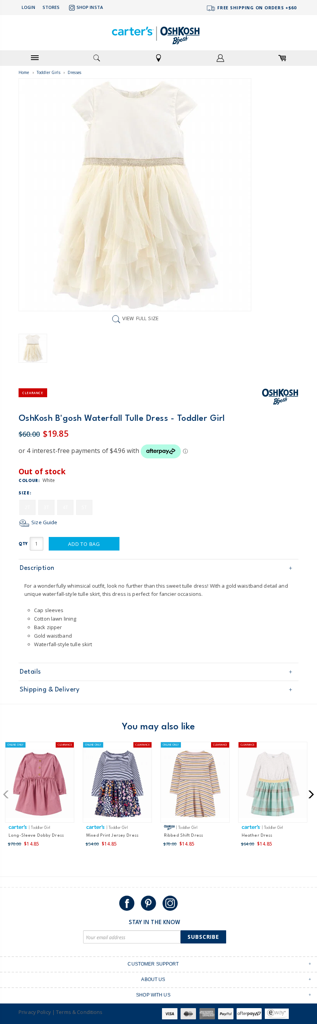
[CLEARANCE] (273, 785)
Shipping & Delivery (49, 689)
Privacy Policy (35, 1012)
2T (27, 507)
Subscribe (203, 936)
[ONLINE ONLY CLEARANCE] (39, 785)
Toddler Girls (48, 72)
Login (28, 7)
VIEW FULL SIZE (140, 319)
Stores (51, 7)
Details (30, 672)
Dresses (74, 72)
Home (24, 72)
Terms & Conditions (79, 1012)
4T (65, 507)
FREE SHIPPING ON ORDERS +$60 (256, 7)
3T (46, 507)
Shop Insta (90, 7)
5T (84, 507)
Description (37, 568)
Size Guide (43, 522)
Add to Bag (84, 543)
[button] (8, 794)
